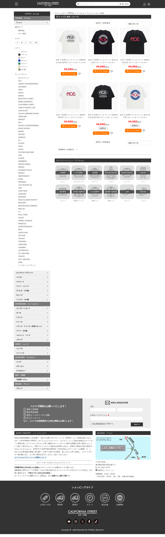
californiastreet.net (79, 530)
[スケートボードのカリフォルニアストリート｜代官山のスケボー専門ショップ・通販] (48, 5)
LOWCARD (22, 194)
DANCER (21, 119)
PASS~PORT (23, 215)
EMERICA (21, 137)
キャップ (127, 201)
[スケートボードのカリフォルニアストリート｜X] (82, 523)
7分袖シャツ (95, 201)
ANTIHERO (22, 87)
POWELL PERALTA (25, 221)
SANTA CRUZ (23, 233)
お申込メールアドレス (99, 415)
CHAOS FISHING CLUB (26, 108)
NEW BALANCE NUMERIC (27, 206)
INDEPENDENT (23, 176)
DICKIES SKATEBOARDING (28, 125)
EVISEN (21, 143)
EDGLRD (21, 134)
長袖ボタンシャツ (79, 201)
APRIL (20, 90)
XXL (36, 43)
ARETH (21, 93)
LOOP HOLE (22, 191)
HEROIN (21, 167)
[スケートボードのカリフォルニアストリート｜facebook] (89, 523)
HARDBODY (22, 161)
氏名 (92, 406)
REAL (20, 230)
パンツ (143, 182)
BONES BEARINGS (25, 102)
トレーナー (127, 182)
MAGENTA (22, 197)
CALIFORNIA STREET (26, 105)
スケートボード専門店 (64, 13)
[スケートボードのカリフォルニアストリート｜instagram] (75, 523)
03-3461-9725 (104, 467)
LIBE (20, 188)
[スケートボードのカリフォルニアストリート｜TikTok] (96, 523)
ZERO (20, 262)
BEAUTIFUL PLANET (26, 99)
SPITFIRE (21, 235)
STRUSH (21, 238)
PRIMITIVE (22, 224)
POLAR (21, 218)
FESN (20, 146)
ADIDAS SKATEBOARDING (28, 84)
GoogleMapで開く (103, 439)
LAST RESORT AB (25, 185)
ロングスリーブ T (79, 182)
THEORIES (22, 241)
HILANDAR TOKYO (25, 170)
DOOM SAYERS (24, 128)
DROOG (21, 131)
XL (31, 43)
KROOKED (22, 182)
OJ (19, 212)
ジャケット (95, 182)
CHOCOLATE (23, 111)
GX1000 (21, 158)
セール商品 (22, 33)
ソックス (143, 201)
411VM (20, 149)
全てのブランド (23, 78)
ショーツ (62, 201)
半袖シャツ (111, 201)
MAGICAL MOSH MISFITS (27, 200)
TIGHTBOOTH (23, 250)
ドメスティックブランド (27, 265)
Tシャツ (90, 13)
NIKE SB (21, 209)
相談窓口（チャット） (106, 470)
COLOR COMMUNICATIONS (28, 113)
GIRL (20, 155)
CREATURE (22, 117)
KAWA (20, 179)
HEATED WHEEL (24, 164)
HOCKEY (21, 173)
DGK (20, 122)
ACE (20, 81)
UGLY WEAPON (24, 259)
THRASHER (22, 244)
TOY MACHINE (23, 253)
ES (19, 140)
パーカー (111, 182)
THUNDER (22, 247)
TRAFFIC (21, 256)
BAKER (21, 96)
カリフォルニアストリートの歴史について (30, 457)
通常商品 (21, 30)
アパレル (80, 13)
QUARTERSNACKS (25, 227)
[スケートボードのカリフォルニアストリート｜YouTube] (69, 523)
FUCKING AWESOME (26, 152)
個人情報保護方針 (99, 424)
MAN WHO (22, 203)
